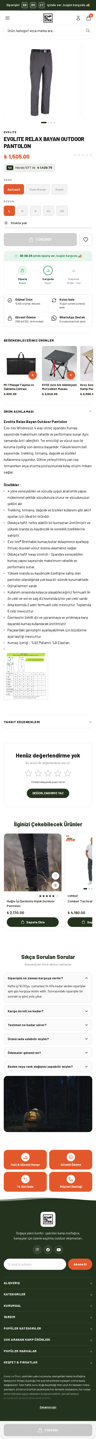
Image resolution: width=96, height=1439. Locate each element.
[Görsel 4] (54, 122)
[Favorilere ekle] (85, 239)
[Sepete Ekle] (32, 375)
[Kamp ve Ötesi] (48, 18)
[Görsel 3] (51, 122)
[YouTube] (59, 1249)
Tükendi (43, 239)
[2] (38, 773)
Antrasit (13, 189)
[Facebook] (48, 1249)
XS (62, 211)
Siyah (59, 189)
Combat (73, 895)
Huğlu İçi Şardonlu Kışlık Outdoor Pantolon (31, 903)
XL (49, 211)
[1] (28, 773)
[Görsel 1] (44, 122)
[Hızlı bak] (55, 885)
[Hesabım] (78, 18)
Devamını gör (48, 1406)
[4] (58, 773)
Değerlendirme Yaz (48, 793)
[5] (67, 773)
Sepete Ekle (35, 922)
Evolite (10, 132)
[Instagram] (37, 1249)
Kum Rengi (38, 189)
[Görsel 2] (48, 122)
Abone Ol (80, 1264)
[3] (48, 773)
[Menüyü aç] (7, 18)
